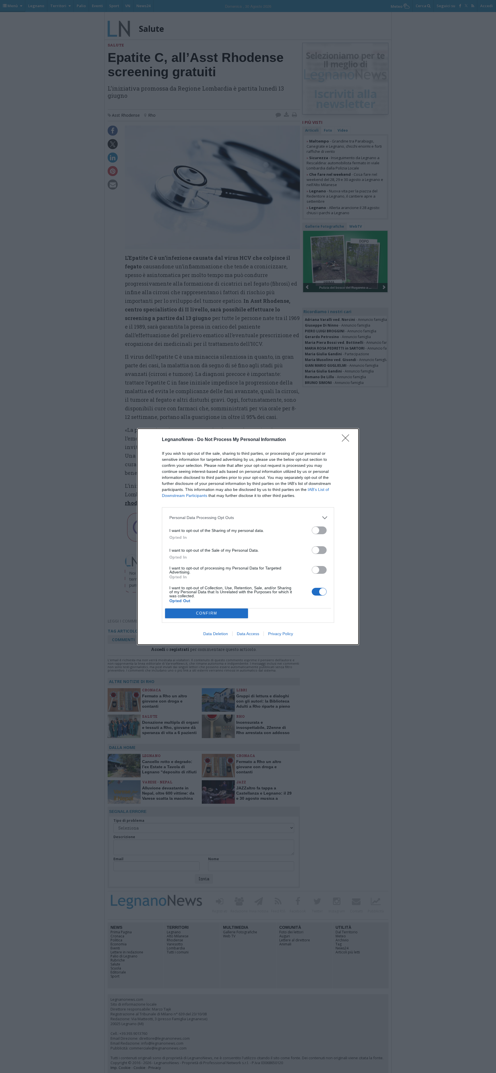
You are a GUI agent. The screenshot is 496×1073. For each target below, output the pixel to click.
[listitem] (248, 518)
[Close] (347, 439)
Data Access (248, 633)
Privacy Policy (280, 633)
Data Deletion (215, 633)
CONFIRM (206, 613)
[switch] (319, 530)
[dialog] (248, 537)
